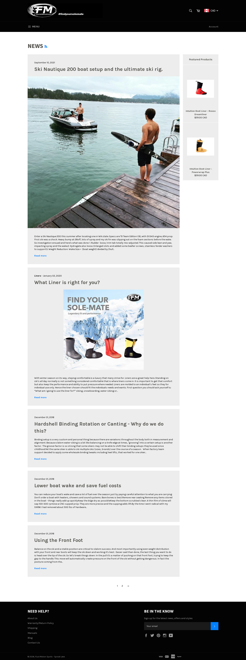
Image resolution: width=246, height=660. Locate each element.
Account (213, 26)
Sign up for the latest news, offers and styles (168, 618)
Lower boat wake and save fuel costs (77, 486)
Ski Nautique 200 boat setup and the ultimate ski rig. (98, 69)
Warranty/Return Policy (41, 623)
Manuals (32, 633)
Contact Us (34, 642)
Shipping (32, 628)
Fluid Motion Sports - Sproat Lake (50, 657)
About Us (32, 618)
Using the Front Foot (58, 540)
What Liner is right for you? (67, 282)
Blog (30, 637)
